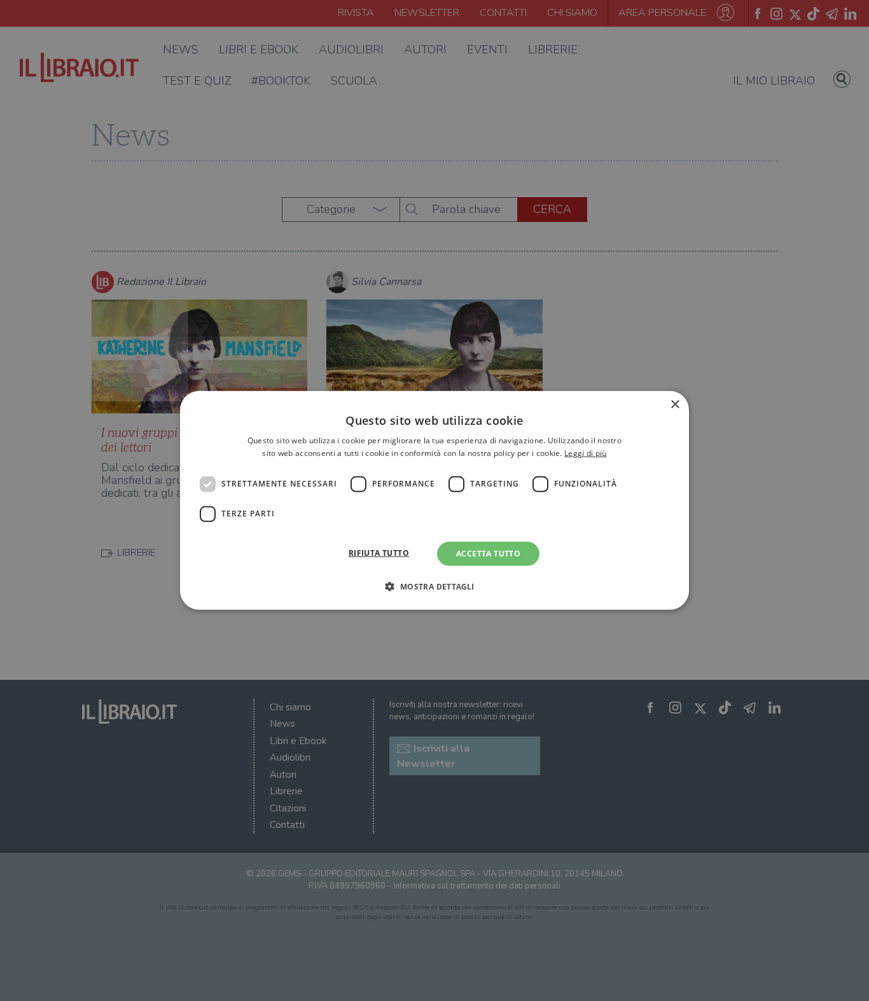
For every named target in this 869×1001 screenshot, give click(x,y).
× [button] (674, 405)
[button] (434, 586)
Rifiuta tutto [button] (379, 553)
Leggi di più (585, 453)
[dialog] (434, 500)
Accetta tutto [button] (488, 553)
